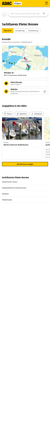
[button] (44, 14)
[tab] (7, 30)
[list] (25, 191)
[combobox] (28, 14)
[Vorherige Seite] (4, 13)
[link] (25, 182)
